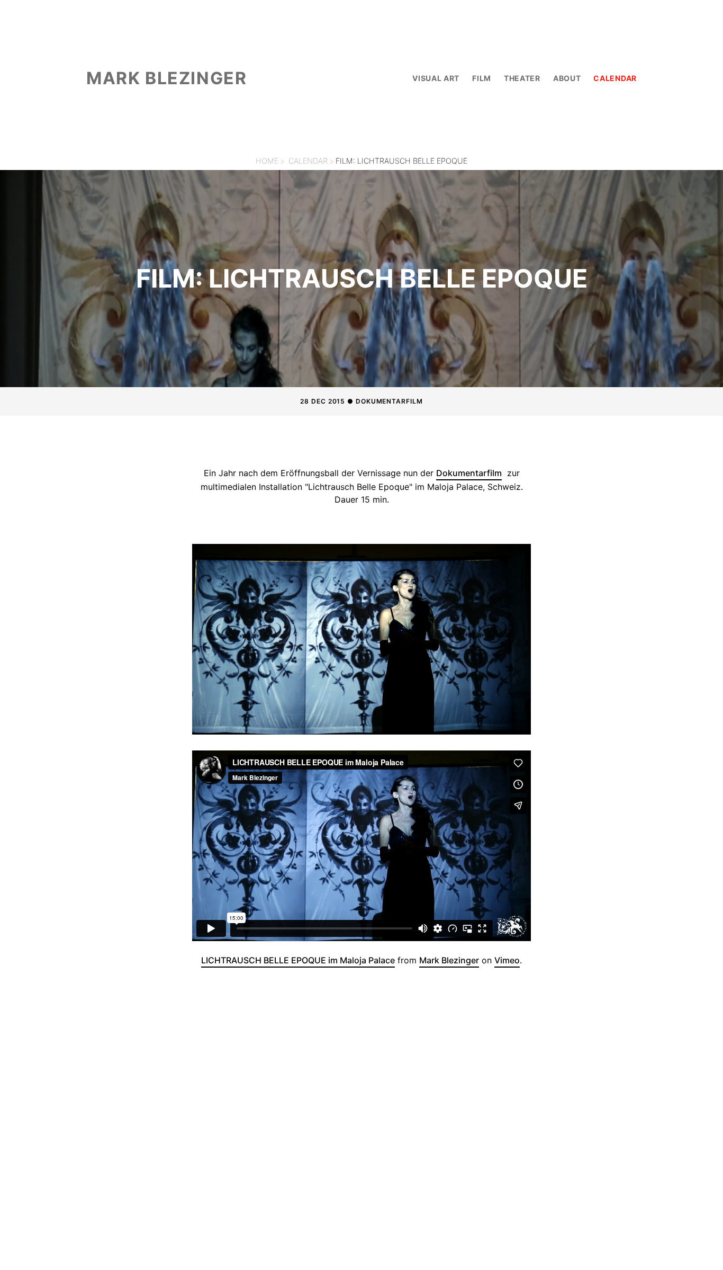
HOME (267, 160)
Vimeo (507, 960)
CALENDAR (615, 78)
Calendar (308, 160)
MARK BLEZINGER (166, 78)
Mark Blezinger (449, 960)
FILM (481, 78)
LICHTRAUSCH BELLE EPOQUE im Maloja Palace (298, 960)
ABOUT (567, 78)
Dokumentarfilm (469, 473)
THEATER (522, 78)
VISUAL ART (435, 78)
